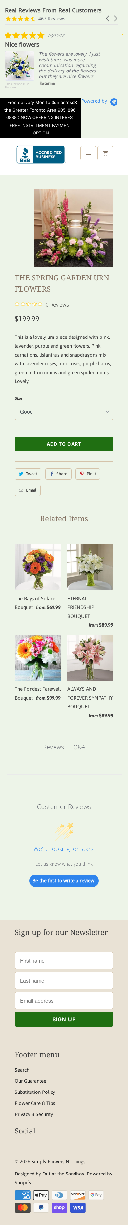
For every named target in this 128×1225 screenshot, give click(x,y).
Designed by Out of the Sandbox (49, 1173)
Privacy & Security (34, 1114)
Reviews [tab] (53, 747)
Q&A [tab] (79, 747)
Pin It (91, 473)
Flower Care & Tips (35, 1103)
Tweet (31, 473)
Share (61, 473)
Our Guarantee (30, 1081)
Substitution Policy (35, 1092)
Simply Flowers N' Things (58, 1161)
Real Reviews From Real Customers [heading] (53, 10)
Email (31, 490)
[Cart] (105, 153)
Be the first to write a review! (64, 880)
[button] (108, 18)
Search (22, 1069)
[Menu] (88, 153)
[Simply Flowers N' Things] (41, 159)
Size (18, 398)
